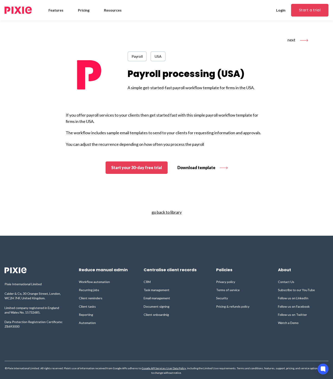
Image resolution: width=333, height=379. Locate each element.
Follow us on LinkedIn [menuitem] (293, 298)
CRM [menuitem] (147, 282)
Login (280, 10)
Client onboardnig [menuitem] (156, 315)
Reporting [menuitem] (86, 315)
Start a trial (310, 10)
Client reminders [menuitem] (90, 298)
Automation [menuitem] (87, 323)
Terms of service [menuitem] (228, 290)
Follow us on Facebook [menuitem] (294, 306)
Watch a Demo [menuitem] (288, 323)
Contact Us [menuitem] (286, 282)
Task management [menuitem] (156, 290)
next (291, 39)
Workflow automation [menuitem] (94, 282)
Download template (196, 167)
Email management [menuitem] (157, 298)
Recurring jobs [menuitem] (89, 290)
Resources (113, 10)
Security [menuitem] (222, 298)
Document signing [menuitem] (156, 306)
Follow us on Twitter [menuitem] (292, 315)
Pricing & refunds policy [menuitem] (232, 306)
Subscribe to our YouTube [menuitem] (296, 290)
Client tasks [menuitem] (87, 306)
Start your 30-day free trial (136, 167)
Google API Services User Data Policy (164, 368)
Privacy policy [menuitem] (225, 282)
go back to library (167, 212)
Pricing (83, 10)
